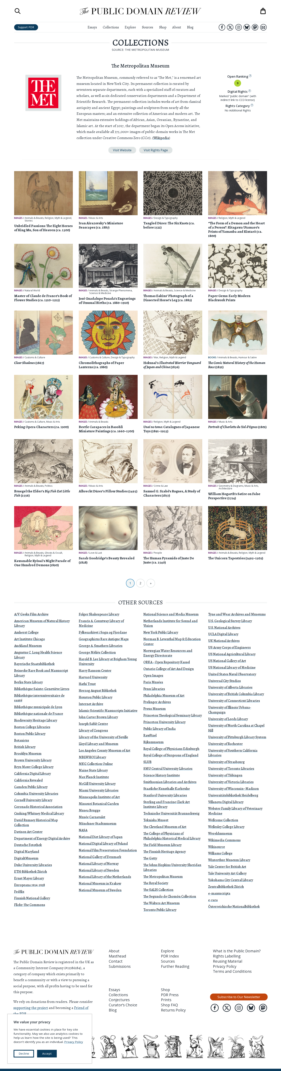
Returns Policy (173, 1010)
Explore (130, 27)
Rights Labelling (226, 956)
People (158, 553)
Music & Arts (96, 218)
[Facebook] (222, 27)
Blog (190, 27)
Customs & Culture (35, 357)
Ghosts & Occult (53, 553)
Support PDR (26, 27)
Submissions (120, 966)
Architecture (225, 488)
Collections (111, 27)
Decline (24, 1053)
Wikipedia (161, 137)
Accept (47, 1053)
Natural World (32, 290)
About (176, 27)
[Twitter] (230, 27)
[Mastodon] (255, 27)
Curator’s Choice (123, 1005)
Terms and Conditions (232, 971)
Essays (92, 27)
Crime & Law (161, 486)
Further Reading (175, 966)
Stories (28, 220)
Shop (162, 27)
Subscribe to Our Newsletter (239, 997)
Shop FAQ (169, 1005)
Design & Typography (166, 218)
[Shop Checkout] (263, 11)
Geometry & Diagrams (231, 486)
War (156, 357)
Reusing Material (227, 961)
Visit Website (122, 150)
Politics (48, 486)
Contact (116, 961)
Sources (147, 27)
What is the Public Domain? (237, 951)
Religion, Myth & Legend (58, 218)
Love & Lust (95, 553)
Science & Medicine (100, 293)
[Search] (17, 11)
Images (18, 218)
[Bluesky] (247, 27)
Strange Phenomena (120, 290)
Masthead (117, 956)
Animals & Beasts (34, 218)
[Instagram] (238, 27)
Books (212, 357)
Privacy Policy (224, 966)
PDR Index (170, 956)
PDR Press (170, 994)
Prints (166, 999)
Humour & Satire (247, 357)
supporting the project (30, 1007)
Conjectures (119, 999)
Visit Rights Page (156, 150)
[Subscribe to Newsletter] (263, 27)
